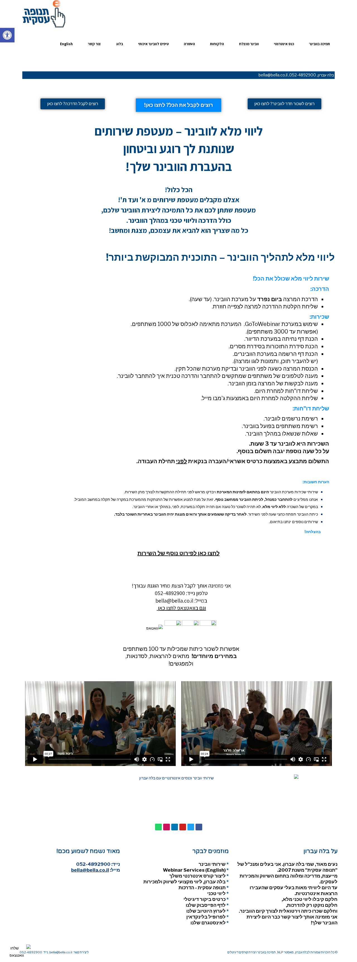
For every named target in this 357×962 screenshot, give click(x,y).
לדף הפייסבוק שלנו (206, 905)
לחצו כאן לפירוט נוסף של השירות (178, 553)
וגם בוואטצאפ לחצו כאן (181, 607)
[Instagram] (166, 827)
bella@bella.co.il (273, 74)
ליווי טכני (216, 893)
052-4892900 (302, 74)
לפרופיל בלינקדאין (206, 917)
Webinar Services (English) (194, 870)
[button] (7, 35)
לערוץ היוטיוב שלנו (206, 911)
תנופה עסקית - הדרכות (202, 887)
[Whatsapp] (158, 827)
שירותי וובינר (212, 864)
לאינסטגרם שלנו (208, 922)
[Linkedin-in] (174, 827)
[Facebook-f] (199, 827)
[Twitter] (190, 827)
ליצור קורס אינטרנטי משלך (197, 876)
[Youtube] (182, 827)
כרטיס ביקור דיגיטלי (205, 899)
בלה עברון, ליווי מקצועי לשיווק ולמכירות (184, 881)
